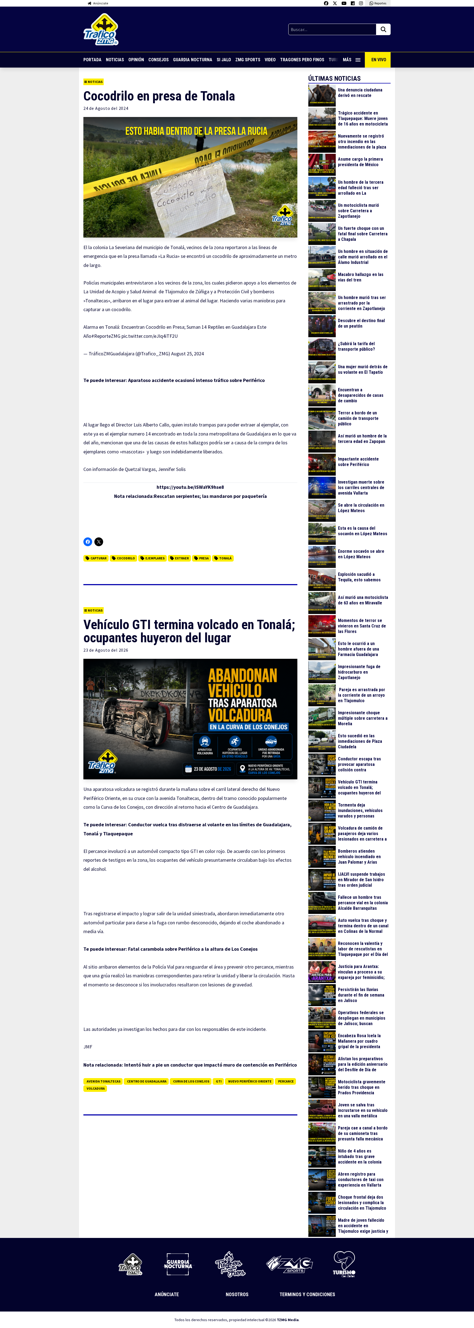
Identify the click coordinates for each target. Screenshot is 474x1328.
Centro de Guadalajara (147, 1081)
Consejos (158, 59)
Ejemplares (155, 558)
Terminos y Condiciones (307, 1294)
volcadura (96, 1088)
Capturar (98, 558)
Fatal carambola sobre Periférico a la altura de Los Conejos (193, 949)
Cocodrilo (126, 558)
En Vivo (378, 59)
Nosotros (237, 1294)
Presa (204, 558)
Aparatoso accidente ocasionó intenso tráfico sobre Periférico (196, 380)
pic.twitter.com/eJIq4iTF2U (150, 336)
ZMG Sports (247, 59)
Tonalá (225, 558)
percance (286, 1081)
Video (270, 59)
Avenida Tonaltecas (103, 1081)
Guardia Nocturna (192, 59)
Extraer (182, 558)
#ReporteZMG (105, 336)
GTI (219, 1081)
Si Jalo (224, 59)
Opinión (136, 59)
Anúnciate (167, 1294)
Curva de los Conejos (191, 1081)
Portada (92, 59)
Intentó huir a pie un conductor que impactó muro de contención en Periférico (210, 1065)
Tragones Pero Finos (302, 59)
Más (347, 59)
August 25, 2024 (187, 353)
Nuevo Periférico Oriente (250, 1081)
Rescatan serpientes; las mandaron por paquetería (210, 496)
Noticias (115, 59)
